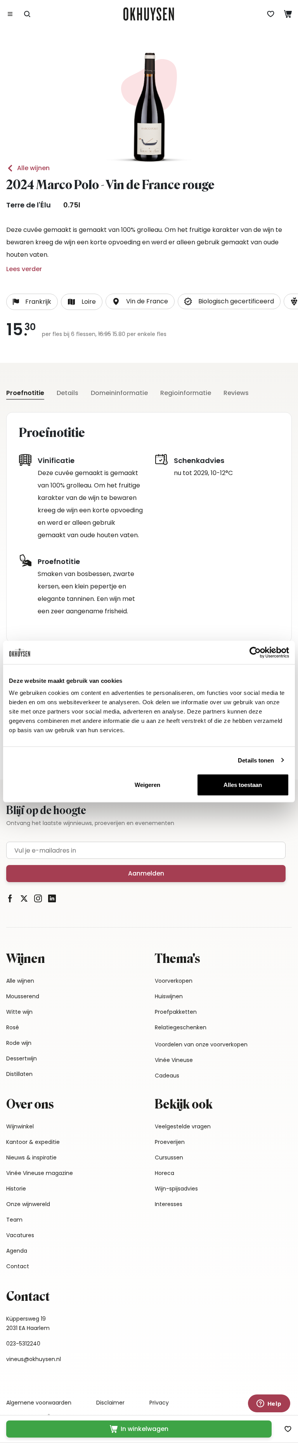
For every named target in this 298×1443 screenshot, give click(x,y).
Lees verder (24, 269)
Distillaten (19, 1074)
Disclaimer (110, 1402)
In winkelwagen (144, 1428)
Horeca (164, 1173)
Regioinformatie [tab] (185, 392)
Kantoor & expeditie (33, 1142)
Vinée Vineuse (174, 1060)
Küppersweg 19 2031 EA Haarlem (28, 1323)
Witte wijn (19, 1012)
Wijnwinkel (20, 1126)
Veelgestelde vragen (183, 1126)
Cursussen (169, 1157)
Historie (16, 1188)
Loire (88, 301)
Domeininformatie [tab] (119, 392)
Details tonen (256, 760)
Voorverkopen (173, 981)
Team (14, 1220)
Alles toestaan (243, 785)
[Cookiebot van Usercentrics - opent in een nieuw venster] (255, 652)
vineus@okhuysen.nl (33, 1359)
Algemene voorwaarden (38, 1402)
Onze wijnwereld (28, 1204)
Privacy (159, 1402)
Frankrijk (38, 301)
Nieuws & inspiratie (31, 1157)
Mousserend (22, 996)
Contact (17, 1266)
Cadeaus (167, 1075)
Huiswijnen (169, 996)
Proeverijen (170, 1142)
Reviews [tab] (236, 392)
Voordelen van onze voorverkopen (201, 1044)
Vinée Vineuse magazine (39, 1173)
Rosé (12, 1027)
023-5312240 (23, 1343)
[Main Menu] (10, 14)
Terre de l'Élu (28, 205)
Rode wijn (18, 1043)
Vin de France (147, 301)
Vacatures (20, 1235)
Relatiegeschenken (180, 1027)
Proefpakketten (176, 1012)
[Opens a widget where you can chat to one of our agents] (269, 1404)
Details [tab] (67, 392)
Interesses (168, 1204)
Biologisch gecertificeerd (236, 301)
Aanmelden (146, 873)
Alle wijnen (33, 168)
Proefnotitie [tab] (25, 392)
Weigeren (147, 785)
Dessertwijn (21, 1058)
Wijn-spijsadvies (176, 1188)
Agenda (16, 1251)
